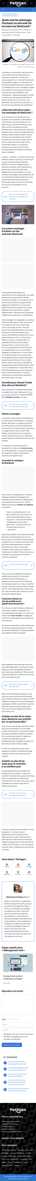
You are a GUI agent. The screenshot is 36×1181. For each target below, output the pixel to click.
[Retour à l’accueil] (18, 4)
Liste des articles (8, 1126)
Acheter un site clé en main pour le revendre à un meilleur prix (18, 1089)
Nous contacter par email (11, 1121)
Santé (25, 1162)
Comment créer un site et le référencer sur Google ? (13, 977)
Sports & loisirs (7, 1165)
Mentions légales (8, 1129)
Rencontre (18, 1162)
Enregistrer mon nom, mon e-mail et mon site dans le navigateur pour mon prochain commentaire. (18, 1036)
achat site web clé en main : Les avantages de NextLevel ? (17, 1063)
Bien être (21, 1150)
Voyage (16, 1165)
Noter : (4, 1019)
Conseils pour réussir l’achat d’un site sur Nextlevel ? (17, 1075)
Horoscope (14, 1159)
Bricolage (5, 1153)
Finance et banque (8, 1156)
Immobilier (23, 1159)
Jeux (30, 1159)
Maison (4, 1162)
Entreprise (20, 1153)
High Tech (5, 1159)
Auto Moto (5, 1150)
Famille (28, 1153)
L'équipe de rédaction (10, 1124)
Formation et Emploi (24, 1156)
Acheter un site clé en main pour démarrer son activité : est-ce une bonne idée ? (17, 1082)
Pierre (27, 897)
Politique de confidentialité (12, 1131)
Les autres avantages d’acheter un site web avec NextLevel (18, 1069)
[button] (33, 9)
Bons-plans (30, 1150)
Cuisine (12, 1153)
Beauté (13, 1150)
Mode (10, 1162)
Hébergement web (10, 15)
